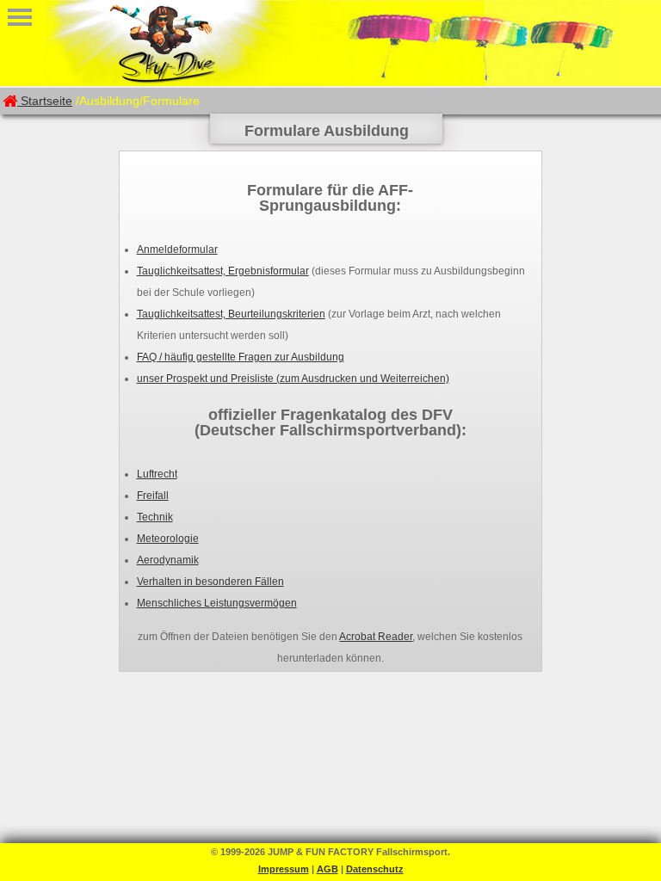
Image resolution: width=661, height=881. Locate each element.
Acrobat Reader (375, 637)
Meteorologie (168, 539)
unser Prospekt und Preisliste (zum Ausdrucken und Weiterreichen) (293, 379)
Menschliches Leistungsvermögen (217, 603)
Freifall (153, 496)
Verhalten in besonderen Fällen (210, 582)
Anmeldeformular (177, 249)
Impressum (283, 869)
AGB (327, 869)
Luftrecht (157, 474)
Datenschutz (375, 869)
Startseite (46, 101)
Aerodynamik (168, 560)
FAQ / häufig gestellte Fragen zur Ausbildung (240, 357)
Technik (155, 517)
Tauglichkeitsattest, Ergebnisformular (223, 271)
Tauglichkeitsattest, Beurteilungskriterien (231, 314)
